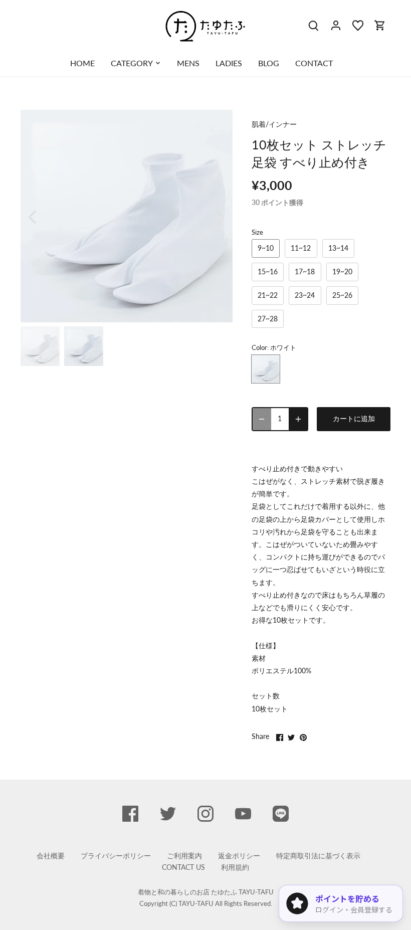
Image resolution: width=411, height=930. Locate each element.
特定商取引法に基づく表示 (318, 855)
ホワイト (266, 369)
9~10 (266, 248)
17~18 (305, 271)
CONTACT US (183, 867)
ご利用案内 (184, 855)
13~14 (338, 248)
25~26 (342, 295)
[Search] (314, 25)
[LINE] (281, 814)
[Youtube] (243, 814)
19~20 (342, 271)
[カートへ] (380, 25)
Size (257, 232)
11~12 (301, 248)
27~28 (268, 318)
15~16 (268, 271)
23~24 (305, 295)
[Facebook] (130, 814)
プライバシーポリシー (116, 855)
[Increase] (298, 419)
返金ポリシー (239, 855)
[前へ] (46, 216)
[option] (127, 216)
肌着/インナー (274, 124)
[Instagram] (205, 814)
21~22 (268, 295)
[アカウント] (336, 25)
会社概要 (51, 855)
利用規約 (235, 867)
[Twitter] (168, 814)
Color (259, 347)
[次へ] (207, 216)
